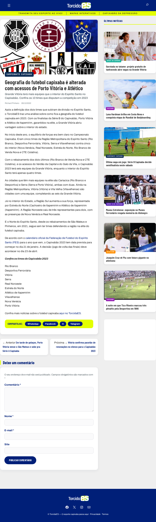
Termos (105, 514)
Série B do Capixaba (115, 204)
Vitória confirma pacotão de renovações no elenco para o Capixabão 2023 (76, 346)
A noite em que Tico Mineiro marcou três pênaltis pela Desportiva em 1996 (126, 307)
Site (6, 444)
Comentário (12, 384)
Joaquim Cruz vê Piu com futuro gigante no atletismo (127, 259)
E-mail (9, 430)
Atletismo (110, 252)
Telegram (75, 324)
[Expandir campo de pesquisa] (147, 5)
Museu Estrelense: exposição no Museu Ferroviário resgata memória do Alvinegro (126, 211)
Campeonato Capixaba (19, 74)
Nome (8, 416)
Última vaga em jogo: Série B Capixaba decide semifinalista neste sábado (129, 163)
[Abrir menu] (9, 5)
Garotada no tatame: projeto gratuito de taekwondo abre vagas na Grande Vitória (126, 68)
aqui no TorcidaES (70, 313)
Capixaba (110, 108)
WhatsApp (33, 324)
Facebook (50, 324)
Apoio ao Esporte (113, 61)
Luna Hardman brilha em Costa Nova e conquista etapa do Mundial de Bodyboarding (128, 116)
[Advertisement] (130, 340)
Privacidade (95, 514)
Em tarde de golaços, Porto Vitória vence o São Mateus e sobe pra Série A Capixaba (23, 346)
